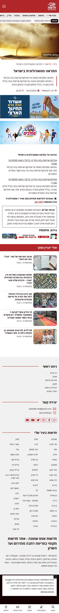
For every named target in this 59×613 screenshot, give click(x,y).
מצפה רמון (34, 510)
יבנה (36, 444)
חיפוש (53, 610)
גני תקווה (53, 510)
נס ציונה (34, 516)
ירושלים (35, 469)
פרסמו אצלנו (41, 610)
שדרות (16, 519)
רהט (17, 493)
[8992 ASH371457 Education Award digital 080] (29, 117)
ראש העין (15, 483)
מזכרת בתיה (33, 505)
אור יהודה (53, 444)
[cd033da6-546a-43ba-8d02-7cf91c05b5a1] (29, 143)
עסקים (29, 610)
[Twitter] (38, 420)
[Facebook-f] (49, 420)
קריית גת (15, 464)
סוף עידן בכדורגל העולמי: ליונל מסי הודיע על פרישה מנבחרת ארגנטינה (20, 296)
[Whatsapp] (54, 420)
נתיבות (35, 521)
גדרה (55, 500)
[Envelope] (27, 420)
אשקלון (54, 464)
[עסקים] (29, 607)
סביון (17, 439)
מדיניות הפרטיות (47, 591)
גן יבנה (54, 505)
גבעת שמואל (52, 490)
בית (55, 64)
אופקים (54, 439)
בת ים (54, 485)
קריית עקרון (14, 469)
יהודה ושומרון (33, 454)
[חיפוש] (53, 607)
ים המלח (34, 459)
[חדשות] (6, 607)
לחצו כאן (39, 201)
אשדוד (54, 459)
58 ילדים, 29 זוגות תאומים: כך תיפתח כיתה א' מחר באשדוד (18, 331)
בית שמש (53, 480)
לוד (37, 490)
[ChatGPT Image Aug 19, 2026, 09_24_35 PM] (29, 238)
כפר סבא (34, 480)
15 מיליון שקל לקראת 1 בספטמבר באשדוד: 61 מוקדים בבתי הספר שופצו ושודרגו (18, 315)
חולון (36, 439)
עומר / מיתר (14, 444)
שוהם (17, 524)
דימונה (54, 516)
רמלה (17, 503)
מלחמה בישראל (28, 15)
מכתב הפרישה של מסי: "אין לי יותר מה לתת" (18, 258)
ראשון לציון (15, 488)
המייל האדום (17, 610)
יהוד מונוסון (33, 449)
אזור (55, 449)
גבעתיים (53, 495)
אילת (55, 454)
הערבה (54, 521)
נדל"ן (9, 15)
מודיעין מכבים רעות (30, 495)
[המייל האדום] (17, 607)
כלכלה (17, 15)
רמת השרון (14, 513)
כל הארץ (34, 475)
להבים (35, 485)
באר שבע (53, 475)
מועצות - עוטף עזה (30, 500)
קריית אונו (15, 459)
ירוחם (36, 464)
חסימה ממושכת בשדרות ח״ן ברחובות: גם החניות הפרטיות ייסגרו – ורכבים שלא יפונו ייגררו (18, 278)
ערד (17, 449)
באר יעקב (53, 469)
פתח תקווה (14, 454)
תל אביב (16, 529)
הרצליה (54, 526)
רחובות (16, 498)
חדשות (41, 15)
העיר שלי (52, 15)
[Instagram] (43, 420)
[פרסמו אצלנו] (41, 607)
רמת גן (16, 508)
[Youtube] (33, 420)
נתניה (35, 526)
